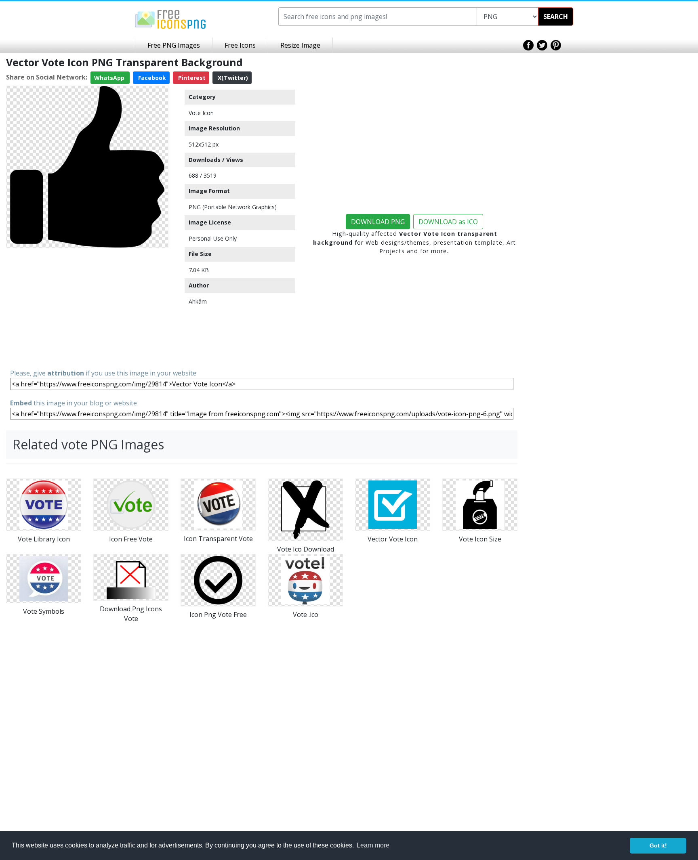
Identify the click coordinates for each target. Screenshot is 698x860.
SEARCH (555, 16)
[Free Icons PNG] (170, 18)
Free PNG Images (173, 45)
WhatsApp (110, 78)
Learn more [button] (373, 845)
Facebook (151, 78)
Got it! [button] (658, 845)
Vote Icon (201, 113)
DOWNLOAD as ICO (448, 221)
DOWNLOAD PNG (378, 221)
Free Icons (240, 45)
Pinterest (191, 78)
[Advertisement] (87, 307)
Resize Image (300, 45)
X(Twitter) (232, 78)
